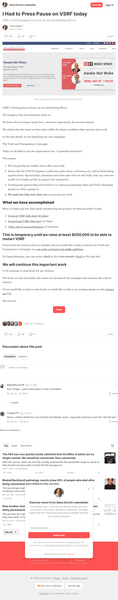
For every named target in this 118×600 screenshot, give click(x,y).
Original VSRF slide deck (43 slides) (28, 216)
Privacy (56, 578)
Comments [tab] (9, 356)
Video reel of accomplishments (25, 227)
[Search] (112, 446)
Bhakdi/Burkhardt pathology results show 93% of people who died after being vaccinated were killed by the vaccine (48, 482)
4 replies (14, 402)
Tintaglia (11, 412)
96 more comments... (10, 430)
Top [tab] (6, 445)
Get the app (74, 585)
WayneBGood (14, 384)
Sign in (110, 4)
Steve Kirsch (16, 26)
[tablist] (15, 356)
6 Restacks (39, 323)
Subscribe (96, 5)
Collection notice (78, 578)
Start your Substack (50, 585)
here (80, 249)
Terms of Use (74, 542)
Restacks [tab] (22, 356)
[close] (88, 489)
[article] (59, 463)
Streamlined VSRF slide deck (24, 221)
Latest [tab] (14, 445)
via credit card (69, 249)
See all (8, 532)
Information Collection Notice (58, 545)
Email (79, 257)
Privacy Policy (82, 545)
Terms (65, 578)
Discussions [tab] (26, 445)
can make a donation (48, 249)
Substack (43, 593)
